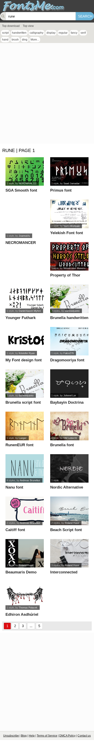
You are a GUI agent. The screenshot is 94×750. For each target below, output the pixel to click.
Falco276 (68, 353)
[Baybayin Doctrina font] (69, 383)
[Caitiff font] (24, 511)
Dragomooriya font (67, 360)
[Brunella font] (69, 426)
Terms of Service (47, 735)
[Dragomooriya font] (69, 341)
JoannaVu (24, 235)
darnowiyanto (72, 310)
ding (24, 39)
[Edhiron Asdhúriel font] (24, 595)
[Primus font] (69, 171)
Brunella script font (23, 402)
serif (83, 32)
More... (35, 39)
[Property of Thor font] (69, 256)
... (31, 626)
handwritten (19, 32)
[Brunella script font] (24, 383)
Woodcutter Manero (74, 268)
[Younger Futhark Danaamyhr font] (24, 298)
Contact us (84, 735)
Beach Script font (66, 530)
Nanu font (14, 487)
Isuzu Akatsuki (71, 226)
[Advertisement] (47, 94)
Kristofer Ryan (27, 353)
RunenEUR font (19, 445)
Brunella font (62, 445)
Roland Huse (72, 523)
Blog (24, 735)
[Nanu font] (24, 468)
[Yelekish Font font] (69, 214)
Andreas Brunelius (30, 480)
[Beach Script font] (69, 511)
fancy (74, 32)
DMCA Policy (67, 735)
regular (63, 32)
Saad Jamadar (71, 183)
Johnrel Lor (69, 395)
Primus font (61, 190)
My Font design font (23, 360)
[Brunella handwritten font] (69, 298)
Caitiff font (15, 530)
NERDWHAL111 (28, 183)
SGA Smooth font (21, 190)
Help (32, 735)
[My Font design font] (24, 341)
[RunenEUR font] (24, 426)
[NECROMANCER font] (24, 219)
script (5, 32)
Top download (11, 26)
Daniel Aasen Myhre (30, 310)
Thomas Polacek (28, 607)
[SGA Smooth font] (24, 171)
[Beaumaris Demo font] (24, 553)
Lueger (22, 438)
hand (5, 39)
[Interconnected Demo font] (69, 553)
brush (15, 39)
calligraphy (36, 32)
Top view (28, 26)
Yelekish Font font (66, 233)
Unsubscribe (11, 735)
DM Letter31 (70, 438)
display (51, 32)
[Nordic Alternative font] (69, 468)
